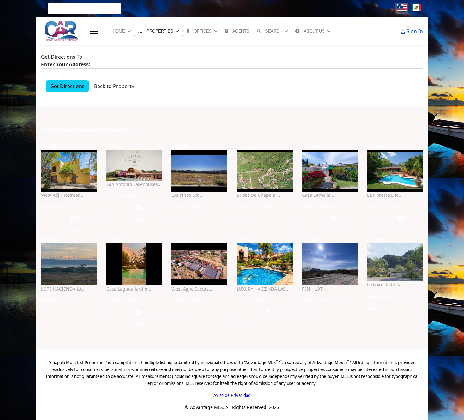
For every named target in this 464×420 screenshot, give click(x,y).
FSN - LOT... (314, 289)
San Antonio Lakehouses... (134, 184)
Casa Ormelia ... (319, 195)
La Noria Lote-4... (385, 284)
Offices (203, 31)
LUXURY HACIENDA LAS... (263, 289)
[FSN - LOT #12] (330, 264)
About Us (314, 31)
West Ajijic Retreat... (62, 195)
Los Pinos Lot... (186, 195)
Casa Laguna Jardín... (128, 289)
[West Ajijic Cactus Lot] (199, 264)
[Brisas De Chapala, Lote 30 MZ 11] (265, 171)
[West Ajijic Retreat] (69, 171)
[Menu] (94, 31)
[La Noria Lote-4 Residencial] (395, 262)
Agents (240, 31)
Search (273, 31)
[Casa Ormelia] (330, 171)
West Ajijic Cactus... (191, 289)
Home (119, 31)
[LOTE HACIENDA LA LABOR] (69, 264)
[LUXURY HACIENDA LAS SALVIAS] (265, 264)
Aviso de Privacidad (232, 395)
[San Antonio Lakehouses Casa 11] (134, 165)
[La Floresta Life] (395, 171)
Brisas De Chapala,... (258, 195)
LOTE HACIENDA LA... (63, 289)
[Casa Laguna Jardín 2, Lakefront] (134, 264)
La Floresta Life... (384, 195)
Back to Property (114, 86)
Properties (159, 31)
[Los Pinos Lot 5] (199, 171)
